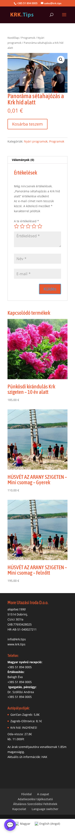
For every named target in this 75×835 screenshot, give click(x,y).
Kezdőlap (13, 38)
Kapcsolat (19, 809)
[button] (61, 59)
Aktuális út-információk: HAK (27, 757)
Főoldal (26, 794)
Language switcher (45, 809)
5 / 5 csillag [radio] (39, 226)
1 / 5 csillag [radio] (16, 226)
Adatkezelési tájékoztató (35, 799)
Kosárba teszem (27, 124)
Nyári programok (36, 141)
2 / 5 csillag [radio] (22, 226)
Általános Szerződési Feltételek (35, 804)
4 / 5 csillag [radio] (33, 226)
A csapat (43, 794)
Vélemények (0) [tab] (23, 160)
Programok (28, 38)
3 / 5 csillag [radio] (28, 226)
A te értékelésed (26, 221)
